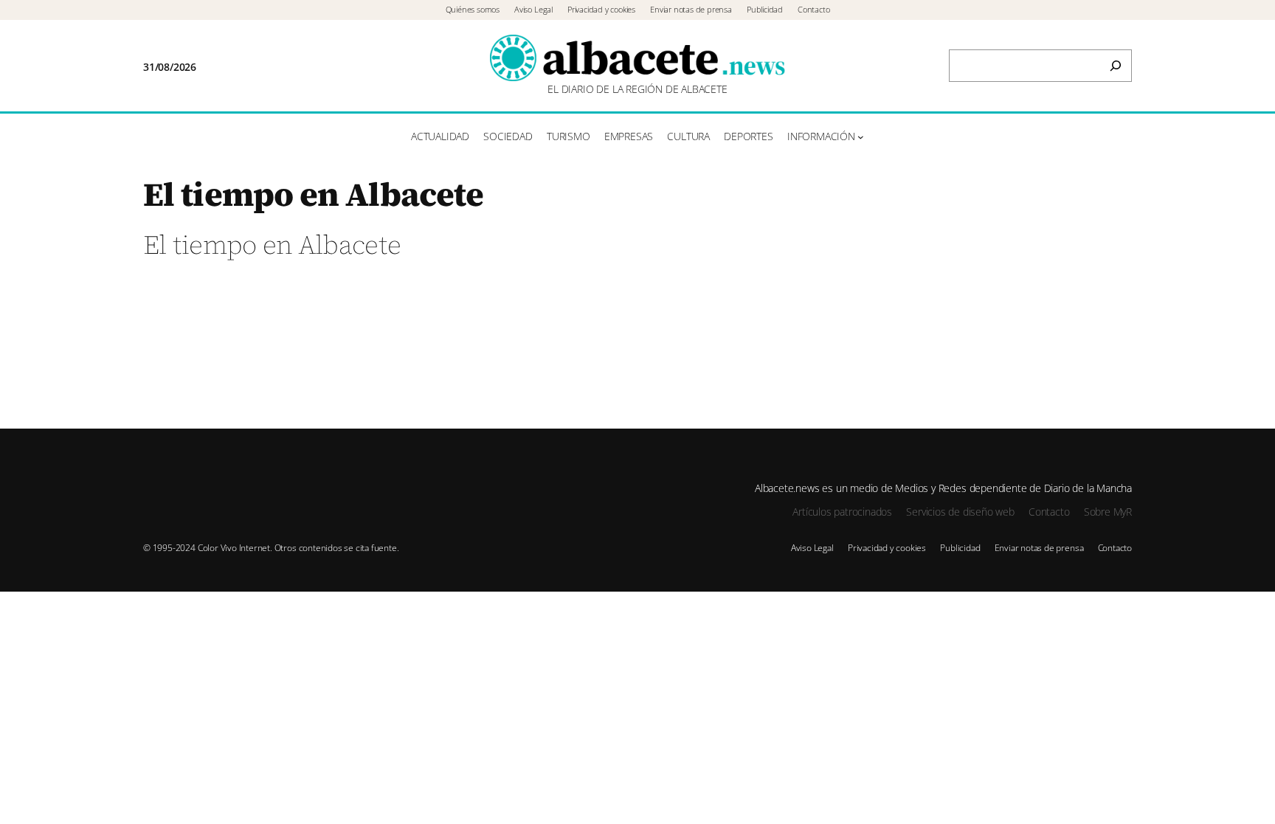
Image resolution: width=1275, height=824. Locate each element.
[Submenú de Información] (860, 137)
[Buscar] (1115, 65)
